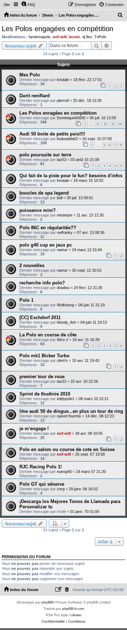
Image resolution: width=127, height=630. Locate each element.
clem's (62, 360)
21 (98, 124)
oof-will (60, 37)
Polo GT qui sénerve (41, 484)
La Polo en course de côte (48, 334)
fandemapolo (39, 37)
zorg (61, 489)
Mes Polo (29, 74)
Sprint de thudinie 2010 (44, 394)
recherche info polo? (42, 282)
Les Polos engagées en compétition (57, 29)
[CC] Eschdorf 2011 (40, 317)
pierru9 (63, 100)
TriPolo (100, 37)
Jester (76, 615)
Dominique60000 (71, 118)
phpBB (47, 602)
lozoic (74, 37)
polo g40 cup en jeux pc (45, 245)
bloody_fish (66, 322)
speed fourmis (69, 416)
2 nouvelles (31, 265)
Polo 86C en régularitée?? (47, 227)
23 (113, 124)
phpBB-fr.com (73, 609)
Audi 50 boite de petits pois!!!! (52, 134)
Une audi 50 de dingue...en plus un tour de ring (71, 411)
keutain (63, 79)
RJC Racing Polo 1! (40, 466)
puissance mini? (37, 210)
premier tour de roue (42, 376)
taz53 (61, 159)
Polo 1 (26, 300)
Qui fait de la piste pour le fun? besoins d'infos (70, 175)
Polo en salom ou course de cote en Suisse (67, 449)
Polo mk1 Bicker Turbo (44, 355)
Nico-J (62, 339)
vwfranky (65, 232)
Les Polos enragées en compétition (58, 113)
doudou (63, 287)
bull (59, 198)
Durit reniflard (34, 95)
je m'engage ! (34, 428)
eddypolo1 (65, 399)
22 (105, 124)
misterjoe (64, 215)
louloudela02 (67, 139)
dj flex (87, 37)
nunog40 (64, 471)
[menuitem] (28, 4)
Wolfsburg (65, 305)
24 (120, 124)
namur (62, 250)
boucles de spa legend (44, 193)
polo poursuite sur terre (45, 154)
